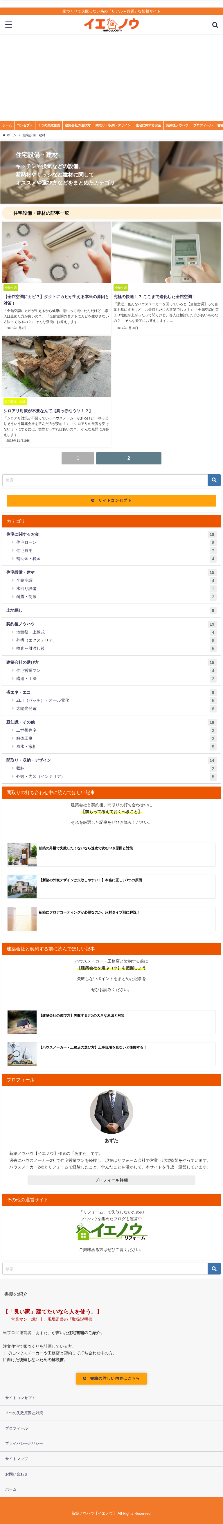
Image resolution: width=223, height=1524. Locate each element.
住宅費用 (115, 550)
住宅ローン (115, 542)
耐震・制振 (115, 597)
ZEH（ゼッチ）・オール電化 (115, 700)
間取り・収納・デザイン (113, 125)
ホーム (7, 125)
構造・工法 (115, 678)
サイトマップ (16, 1459)
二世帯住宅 (115, 730)
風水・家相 (115, 746)
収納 (115, 768)
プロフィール (203, 125)
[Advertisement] (111, 77)
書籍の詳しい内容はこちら (115, 1378)
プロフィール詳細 (111, 1180)
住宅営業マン (115, 670)
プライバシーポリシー (24, 1443)
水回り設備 (115, 588)
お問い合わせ (16, 1474)
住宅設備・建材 (110, 572)
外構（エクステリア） (115, 640)
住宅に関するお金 (148, 125)
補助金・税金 (115, 559)
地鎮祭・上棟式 (115, 632)
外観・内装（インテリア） (115, 776)
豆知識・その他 (110, 722)
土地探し (110, 610)
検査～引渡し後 (115, 648)
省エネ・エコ (110, 692)
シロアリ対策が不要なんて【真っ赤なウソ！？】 (48, 411)
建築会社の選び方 (78, 125)
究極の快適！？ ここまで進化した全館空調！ (155, 297)
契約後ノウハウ (177, 125)
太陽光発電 (115, 708)
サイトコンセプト (115, 500)
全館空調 (115, 580)
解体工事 (115, 738)
